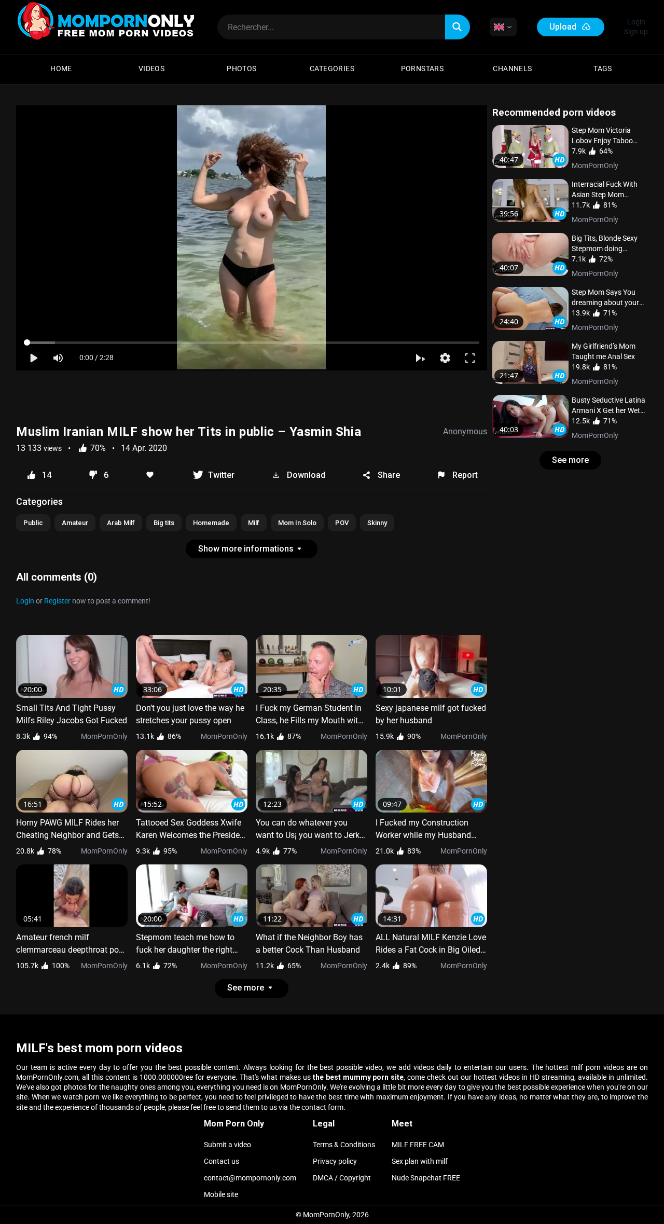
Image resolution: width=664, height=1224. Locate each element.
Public (33, 523)
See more (570, 460)
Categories (332, 68)
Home (61, 68)
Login (636, 22)
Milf (253, 523)
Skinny (377, 523)
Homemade (211, 523)
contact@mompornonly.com (250, 1178)
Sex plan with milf (420, 1161)
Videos (151, 68)
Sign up (636, 31)
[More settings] (445, 358)
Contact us (221, 1161)
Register (58, 601)
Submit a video (227, 1144)
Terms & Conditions (344, 1144)
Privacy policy (335, 1161)
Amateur (75, 523)
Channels (512, 68)
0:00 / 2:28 (96, 357)
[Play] (33, 358)
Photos (241, 68)
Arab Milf (121, 523)
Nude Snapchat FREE (426, 1178)
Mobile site (221, 1194)
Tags (602, 68)
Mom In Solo (297, 523)
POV (342, 523)
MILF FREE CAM (418, 1144)
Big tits (164, 523)
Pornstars (422, 68)
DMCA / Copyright (342, 1178)
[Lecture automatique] (420, 358)
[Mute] (58, 358)
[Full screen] (470, 358)
